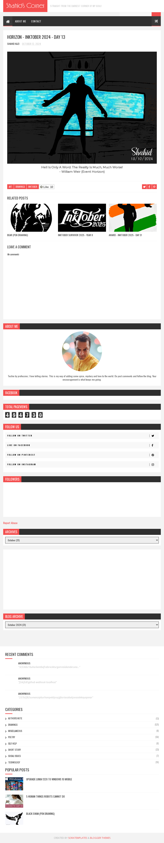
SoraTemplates (77, 838)
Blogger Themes (100, 838)
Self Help (12, 743)
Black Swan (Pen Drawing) (40, 814)
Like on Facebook (18, 445)
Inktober (32, 186)
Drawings (20, 186)
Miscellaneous (15, 731)
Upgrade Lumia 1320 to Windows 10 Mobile (49, 779)
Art (10, 186)
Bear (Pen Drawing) (17, 235)
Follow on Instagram (21, 464)
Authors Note (15, 718)
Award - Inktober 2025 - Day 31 (125, 235)
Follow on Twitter (19, 435)
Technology (14, 762)
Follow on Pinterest (21, 454)
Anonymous (24, 663)
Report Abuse (10, 523)
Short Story (14, 749)
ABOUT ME (20, 21)
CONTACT (36, 21)
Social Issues (14, 756)
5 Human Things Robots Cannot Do (45, 796)
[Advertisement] (82, 579)
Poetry (11, 737)
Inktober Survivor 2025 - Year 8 (75, 235)
